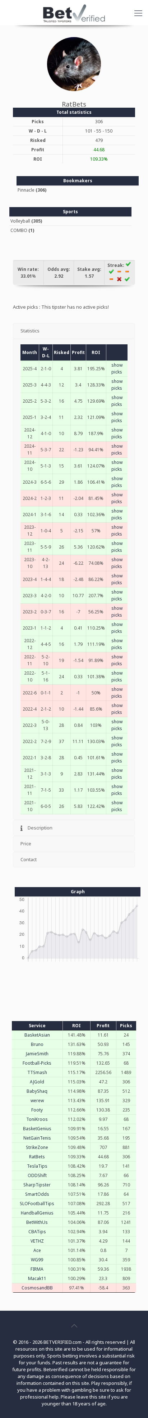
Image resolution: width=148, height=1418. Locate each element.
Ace (37, 1250)
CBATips (37, 1232)
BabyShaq (37, 1091)
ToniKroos (37, 1119)
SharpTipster (37, 1185)
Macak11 (37, 1278)
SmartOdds (37, 1194)
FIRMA (37, 1269)
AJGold (37, 1082)
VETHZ (37, 1241)
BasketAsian (37, 1035)
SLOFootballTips (37, 1203)
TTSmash (37, 1072)
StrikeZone (37, 1147)
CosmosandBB (37, 1288)
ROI (76, 1026)
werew (37, 1100)
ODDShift (37, 1175)
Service (37, 1026)
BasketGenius (37, 1129)
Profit (103, 1026)
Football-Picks (37, 1063)
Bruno (37, 1044)
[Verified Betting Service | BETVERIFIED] (74, 13)
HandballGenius (37, 1213)
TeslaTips (37, 1166)
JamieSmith (37, 1054)
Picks (126, 1026)
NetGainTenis (37, 1138)
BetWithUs (37, 1222)
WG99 (37, 1260)
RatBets (37, 1157)
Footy (37, 1110)
